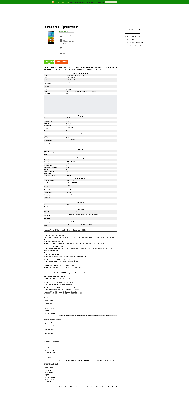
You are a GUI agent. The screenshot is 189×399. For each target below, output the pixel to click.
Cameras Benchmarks (80, 2)
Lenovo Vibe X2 (70, 75)
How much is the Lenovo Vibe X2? (54, 236)
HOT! (96, 2)
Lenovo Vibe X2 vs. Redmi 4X (132, 39)
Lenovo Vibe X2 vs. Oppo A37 (132, 33)
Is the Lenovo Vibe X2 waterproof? (54, 241)
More (99, 2)
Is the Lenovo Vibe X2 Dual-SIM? (53, 247)
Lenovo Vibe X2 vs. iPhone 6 (132, 36)
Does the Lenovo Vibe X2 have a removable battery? (59, 288)
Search (103, 2)
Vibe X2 (66, 31)
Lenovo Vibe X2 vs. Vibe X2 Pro (133, 45)
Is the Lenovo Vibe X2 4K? (52, 254)
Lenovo (61, 31)
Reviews (71, 2)
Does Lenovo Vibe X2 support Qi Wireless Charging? (59, 265)
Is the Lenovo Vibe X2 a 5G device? (54, 276)
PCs (92, 2)
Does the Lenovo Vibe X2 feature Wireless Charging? (59, 260)
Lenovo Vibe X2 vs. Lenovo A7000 (134, 42)
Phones (88, 2)
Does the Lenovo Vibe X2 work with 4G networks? (58, 271)
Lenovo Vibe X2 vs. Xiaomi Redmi (133, 30)
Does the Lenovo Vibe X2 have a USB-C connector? (59, 282)
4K (84, 256)
